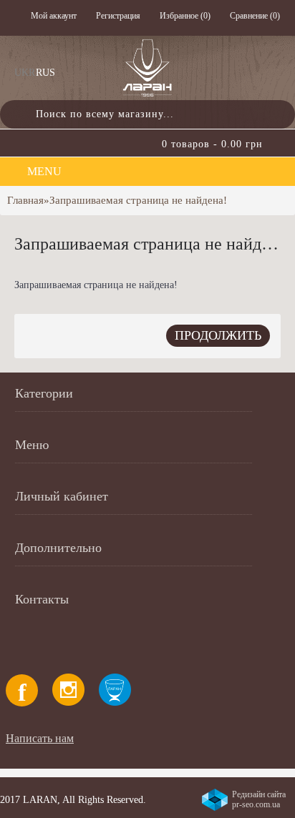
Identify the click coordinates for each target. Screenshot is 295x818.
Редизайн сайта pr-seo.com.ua (259, 799)
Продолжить (218, 335)
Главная (25, 200)
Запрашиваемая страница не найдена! (138, 200)
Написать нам (40, 738)
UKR (24, 72)
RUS (45, 72)
